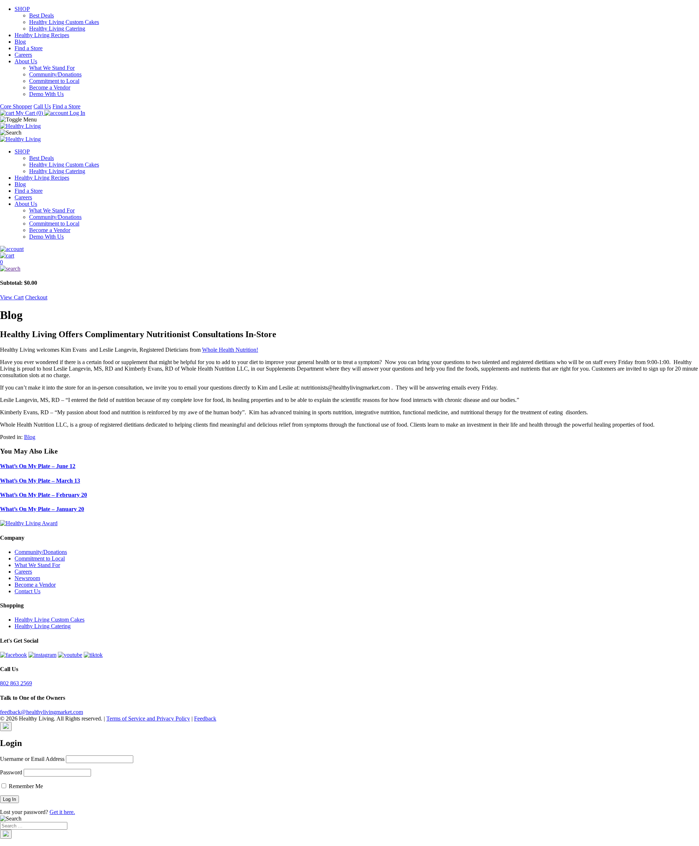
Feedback (205, 718)
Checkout (36, 297)
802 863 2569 (16, 683)
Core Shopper (16, 106)
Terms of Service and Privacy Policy (148, 718)
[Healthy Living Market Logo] (20, 139)
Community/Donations (55, 74)
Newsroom (27, 578)
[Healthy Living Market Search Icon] (349, 269)
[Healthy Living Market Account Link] (349, 249)
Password (11, 772)
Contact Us (27, 591)
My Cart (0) (29, 113)
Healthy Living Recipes (42, 35)
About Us (26, 61)
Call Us (42, 106)
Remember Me (25, 786)
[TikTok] (93, 655)
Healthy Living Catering (57, 28)
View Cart (12, 297)
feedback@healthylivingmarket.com (41, 712)
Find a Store (29, 48)
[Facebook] (13, 655)
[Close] (6, 726)
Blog (20, 42)
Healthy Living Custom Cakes (64, 22)
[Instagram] (42, 655)
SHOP (22, 9)
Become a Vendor (49, 87)
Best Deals (41, 15)
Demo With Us (46, 94)
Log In (76, 113)
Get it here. (62, 812)
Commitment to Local (54, 81)
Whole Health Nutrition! (230, 350)
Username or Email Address (32, 759)
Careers (23, 55)
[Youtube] (70, 655)
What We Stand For (52, 68)
